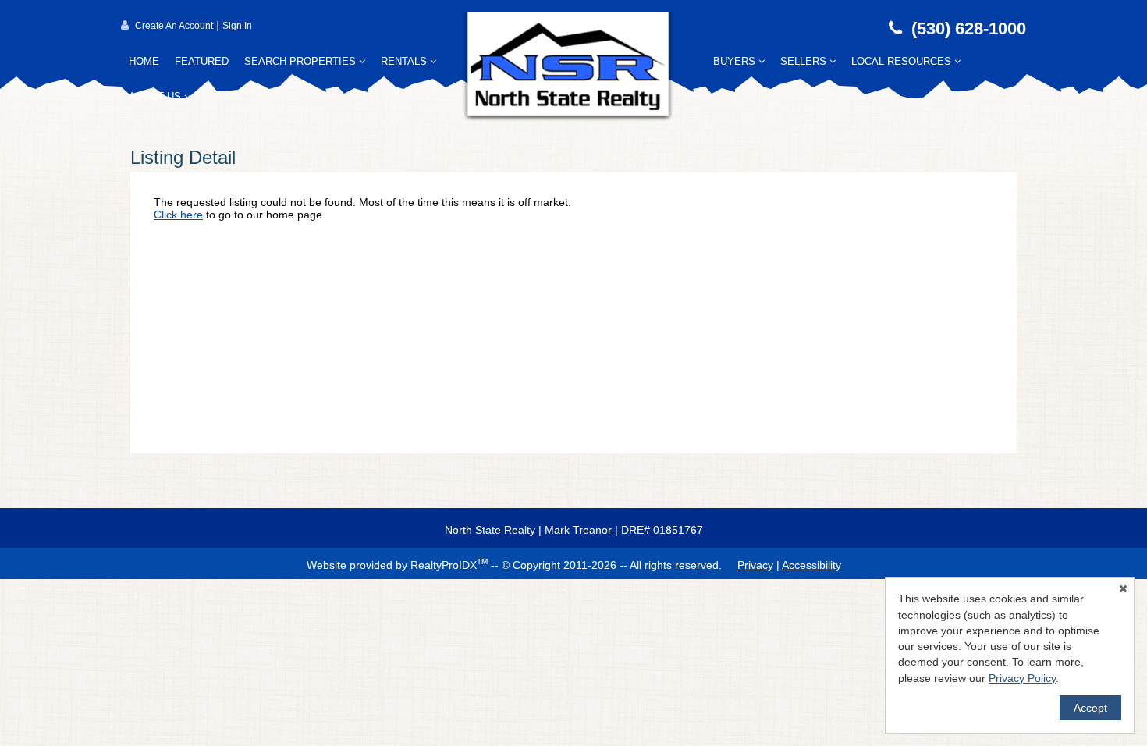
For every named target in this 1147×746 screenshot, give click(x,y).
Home (144, 61)
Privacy (755, 565)
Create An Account (174, 25)
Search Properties (301, 61)
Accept (1090, 708)
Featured (202, 61)
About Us (156, 96)
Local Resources (902, 61)
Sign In (237, 25)
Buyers (735, 61)
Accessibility (811, 565)
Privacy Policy (1022, 678)
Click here (178, 214)
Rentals (405, 61)
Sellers (804, 61)
